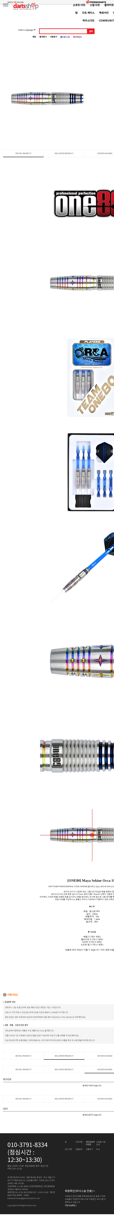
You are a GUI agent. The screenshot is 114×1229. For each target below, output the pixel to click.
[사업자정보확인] (36, 1186)
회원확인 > (80, 1191)
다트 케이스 (88, 12)
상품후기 (89, 1149)
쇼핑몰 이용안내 (101, 1143)
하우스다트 (88, 20)
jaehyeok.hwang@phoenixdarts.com (23, 1198)
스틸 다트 (95, 5)
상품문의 (79, 1149)
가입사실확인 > (71, 1205)
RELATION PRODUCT (64, 153)
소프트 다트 (79, 5)
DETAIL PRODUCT (23, 153)
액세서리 (104, 12)
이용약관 (79, 1142)
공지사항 (68, 1149)
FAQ (98, 1149)
